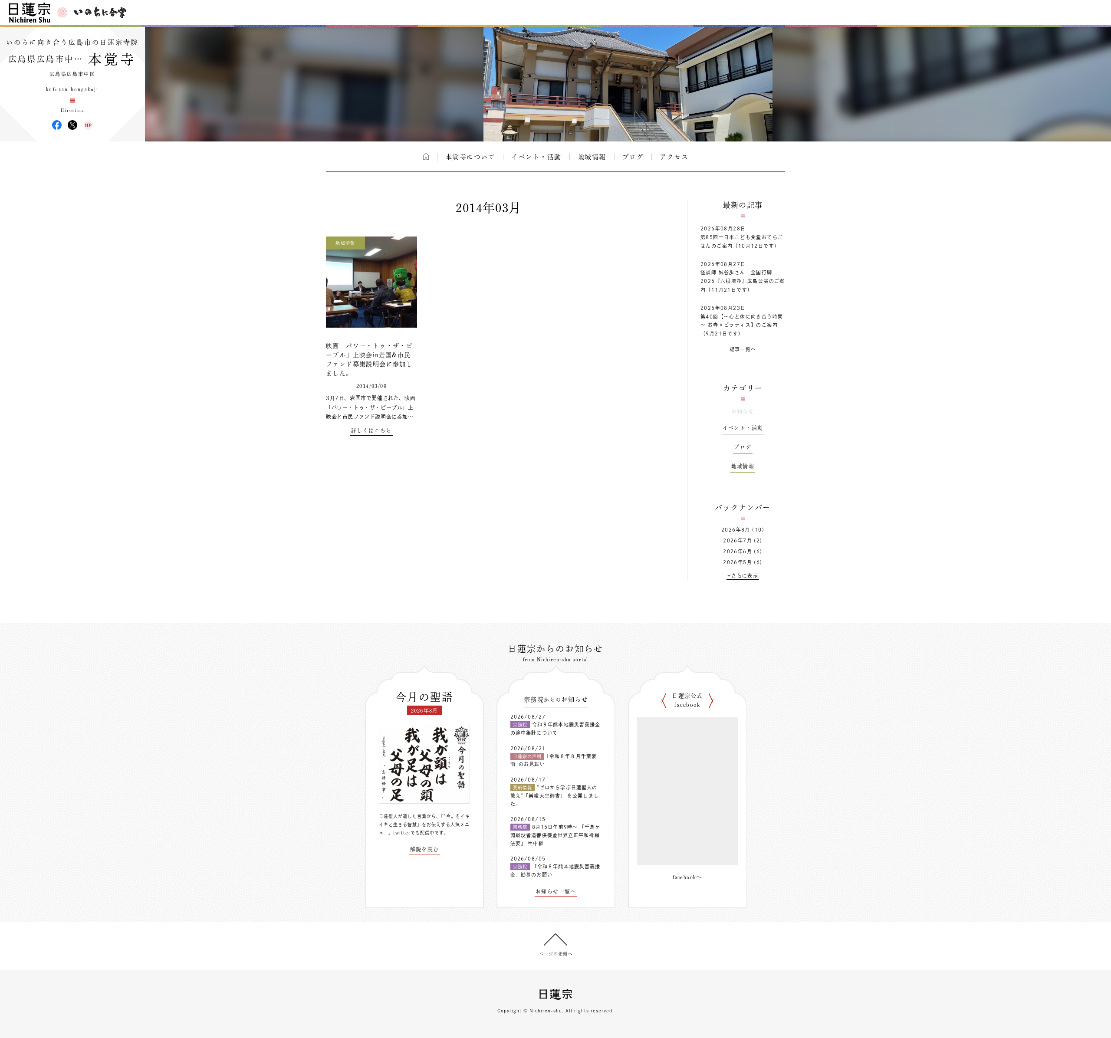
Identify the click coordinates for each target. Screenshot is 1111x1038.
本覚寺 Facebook (57, 125)
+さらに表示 (742, 575)
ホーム (426, 156)
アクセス (674, 157)
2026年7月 (737, 540)
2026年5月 (737, 562)
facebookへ (687, 877)
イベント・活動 (536, 157)
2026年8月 (735, 529)
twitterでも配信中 (413, 833)
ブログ (633, 157)
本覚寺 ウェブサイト (88, 125)
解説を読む (424, 849)
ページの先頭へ (555, 954)
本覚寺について (470, 157)
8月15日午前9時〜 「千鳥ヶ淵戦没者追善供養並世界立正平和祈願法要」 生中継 (555, 834)
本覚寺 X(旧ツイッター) (72, 125)
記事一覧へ (743, 349)
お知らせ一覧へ (556, 891)
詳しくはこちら (371, 430)
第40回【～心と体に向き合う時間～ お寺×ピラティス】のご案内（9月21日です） (741, 325)
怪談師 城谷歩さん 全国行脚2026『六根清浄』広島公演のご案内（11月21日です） (742, 281)
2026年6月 (737, 551)
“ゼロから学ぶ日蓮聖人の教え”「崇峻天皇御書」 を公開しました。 (554, 795)
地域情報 (592, 157)
